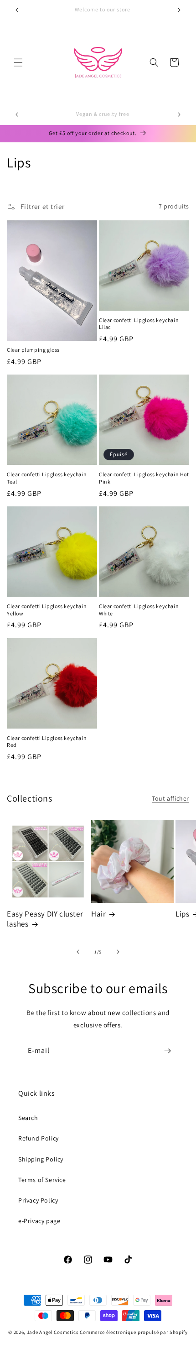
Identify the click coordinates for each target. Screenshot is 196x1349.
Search (28, 1118)
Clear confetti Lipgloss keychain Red (47, 741)
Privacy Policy (38, 1200)
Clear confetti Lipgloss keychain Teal (47, 478)
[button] (18, 62)
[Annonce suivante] (179, 10)
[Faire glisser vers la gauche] (78, 952)
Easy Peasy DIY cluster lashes (45, 919)
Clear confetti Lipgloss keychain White (139, 610)
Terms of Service (42, 1180)
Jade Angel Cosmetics (53, 1332)
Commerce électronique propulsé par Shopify (133, 1332)
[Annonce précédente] (17, 10)
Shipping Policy (40, 1159)
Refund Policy (38, 1138)
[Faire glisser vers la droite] (118, 952)
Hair (98, 914)
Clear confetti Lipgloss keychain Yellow (47, 610)
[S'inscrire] (167, 1051)
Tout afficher (170, 798)
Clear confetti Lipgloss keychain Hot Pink (144, 478)
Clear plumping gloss (33, 349)
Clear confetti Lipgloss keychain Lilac (139, 324)
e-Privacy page (39, 1221)
